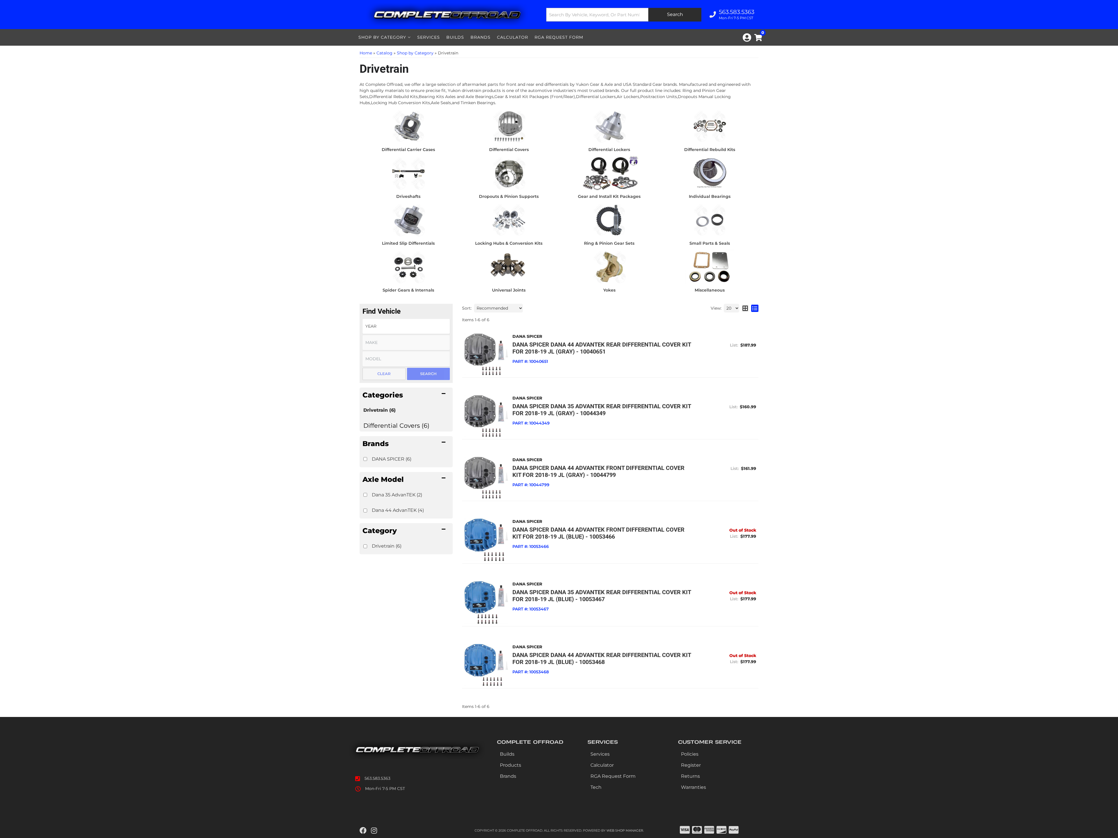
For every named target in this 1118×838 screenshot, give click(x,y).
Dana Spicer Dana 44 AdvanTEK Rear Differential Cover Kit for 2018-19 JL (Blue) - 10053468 (601, 658)
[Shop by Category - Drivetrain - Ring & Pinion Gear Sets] (609, 219)
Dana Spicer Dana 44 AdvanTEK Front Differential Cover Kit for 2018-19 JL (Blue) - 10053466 (598, 533)
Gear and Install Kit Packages (609, 196)
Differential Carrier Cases (408, 149)
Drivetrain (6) (379, 410)
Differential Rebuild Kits (709, 149)
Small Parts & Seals (709, 243)
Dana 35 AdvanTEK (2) (397, 495)
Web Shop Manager (624, 830)
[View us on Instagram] (374, 831)
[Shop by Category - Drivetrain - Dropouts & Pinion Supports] (509, 172)
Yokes (609, 290)
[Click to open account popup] (747, 37)
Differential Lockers (609, 149)
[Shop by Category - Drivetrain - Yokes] (609, 266)
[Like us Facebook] (363, 831)
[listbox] (406, 326)
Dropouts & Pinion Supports (509, 196)
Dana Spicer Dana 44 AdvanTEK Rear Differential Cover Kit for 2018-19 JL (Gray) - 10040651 (601, 348)
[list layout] (754, 308)
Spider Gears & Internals (408, 290)
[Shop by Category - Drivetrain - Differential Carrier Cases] (408, 126)
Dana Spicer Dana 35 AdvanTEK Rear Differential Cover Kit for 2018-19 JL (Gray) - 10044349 (601, 410)
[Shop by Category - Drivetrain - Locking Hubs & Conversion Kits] (509, 219)
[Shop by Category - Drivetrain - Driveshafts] (408, 172)
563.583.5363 (377, 778)
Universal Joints (509, 290)
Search (428, 373)
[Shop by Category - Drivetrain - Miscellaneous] (709, 266)
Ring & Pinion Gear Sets (609, 243)
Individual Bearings (709, 196)
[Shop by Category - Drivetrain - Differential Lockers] (609, 126)
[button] (624, 15)
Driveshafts (408, 196)
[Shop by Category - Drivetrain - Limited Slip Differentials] (408, 219)
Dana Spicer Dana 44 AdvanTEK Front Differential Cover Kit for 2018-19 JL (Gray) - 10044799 (598, 471)
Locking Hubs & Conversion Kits (508, 243)
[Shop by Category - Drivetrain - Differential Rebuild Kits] (709, 126)
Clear (384, 373)
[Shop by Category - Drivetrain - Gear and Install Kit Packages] (609, 172)
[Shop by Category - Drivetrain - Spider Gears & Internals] (408, 266)
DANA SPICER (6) (391, 459)
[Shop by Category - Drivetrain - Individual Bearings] (709, 172)
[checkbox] (365, 459)
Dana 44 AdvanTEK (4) (398, 510)
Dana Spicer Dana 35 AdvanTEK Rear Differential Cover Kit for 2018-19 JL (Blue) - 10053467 (601, 596)
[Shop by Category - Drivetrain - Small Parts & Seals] (709, 219)
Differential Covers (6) (396, 425)
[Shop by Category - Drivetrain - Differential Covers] (509, 126)
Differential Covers (509, 149)
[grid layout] (745, 308)
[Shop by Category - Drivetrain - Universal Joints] (509, 266)
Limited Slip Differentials (408, 243)
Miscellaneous (710, 290)
